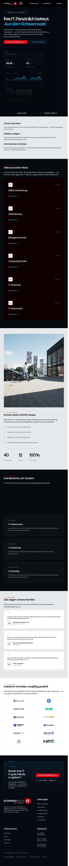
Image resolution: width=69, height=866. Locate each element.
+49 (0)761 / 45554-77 (47, 780)
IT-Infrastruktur (15, 308)
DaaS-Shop (7, 843)
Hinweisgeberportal (21, 856)
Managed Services (17, 237)
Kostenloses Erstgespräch (15, 42)
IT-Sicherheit (14, 284)
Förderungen (33, 3)
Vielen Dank (21, 3)
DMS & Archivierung (17, 190)
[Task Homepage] (10, 3)
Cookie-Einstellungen (9, 856)
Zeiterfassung (15, 214)
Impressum (44, 856)
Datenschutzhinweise (34, 856)
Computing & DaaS (17, 261)
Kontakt (59, 3)
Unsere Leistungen (38, 42)
